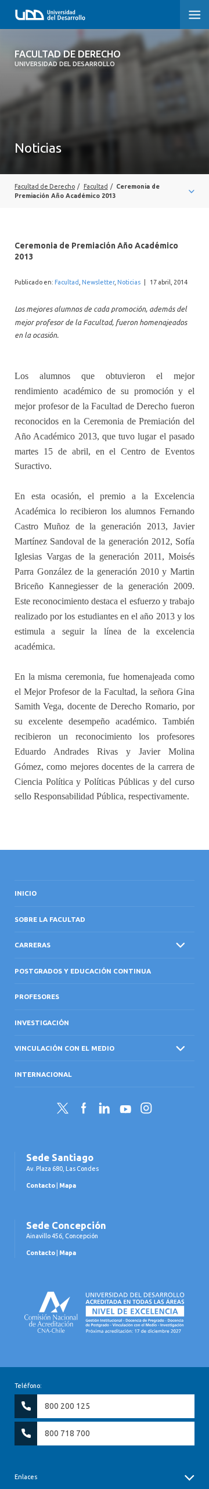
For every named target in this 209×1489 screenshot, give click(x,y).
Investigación (42, 1022)
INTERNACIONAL (43, 1074)
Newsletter (98, 282)
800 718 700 (67, 1433)
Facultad (67, 282)
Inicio (26, 893)
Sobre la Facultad (50, 919)
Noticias (128, 282)
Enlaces (26, 1476)
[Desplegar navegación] (104, 191)
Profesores (37, 996)
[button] (194, 14)
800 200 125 (67, 1406)
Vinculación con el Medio (64, 1048)
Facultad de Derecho (68, 58)
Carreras (33, 945)
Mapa (67, 1185)
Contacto (40, 1185)
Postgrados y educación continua (83, 971)
